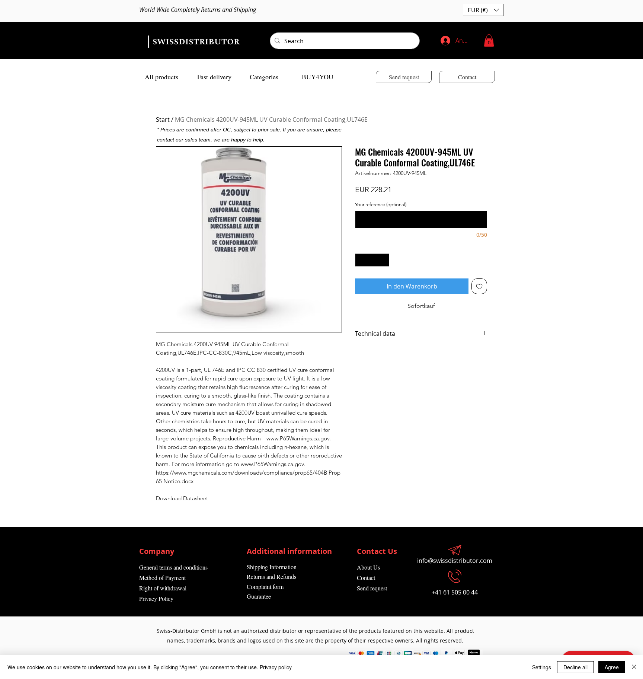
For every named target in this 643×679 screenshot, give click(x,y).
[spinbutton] (372, 260)
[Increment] (384, 260)
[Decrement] (360, 260)
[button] (483, 10)
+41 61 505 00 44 (455, 592)
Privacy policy (276, 667)
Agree (612, 667)
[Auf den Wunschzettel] (479, 286)
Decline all (575, 667)
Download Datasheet (182, 498)
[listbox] (483, 10)
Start (163, 119)
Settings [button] (541, 667)
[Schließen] (634, 667)
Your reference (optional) (380, 204)
